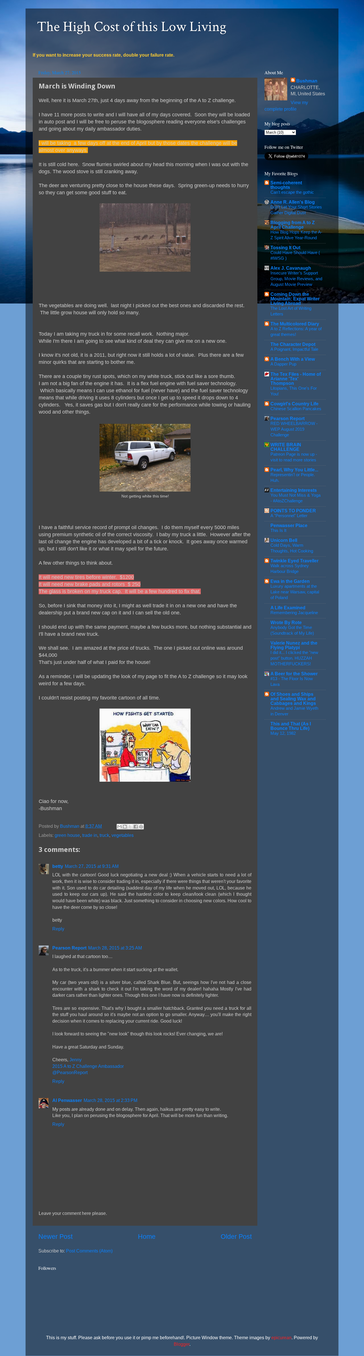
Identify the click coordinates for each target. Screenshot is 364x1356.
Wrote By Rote (286, 622)
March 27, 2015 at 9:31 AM (92, 866)
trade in (89, 835)
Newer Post (55, 1236)
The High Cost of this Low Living (131, 27)
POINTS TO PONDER (293, 510)
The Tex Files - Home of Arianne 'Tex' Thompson (295, 378)
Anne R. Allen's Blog (292, 202)
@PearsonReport (70, 1072)
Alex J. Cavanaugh (290, 268)
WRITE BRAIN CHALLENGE (285, 447)
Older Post (236, 1236)
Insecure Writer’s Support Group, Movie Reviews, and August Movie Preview (296, 279)
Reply (58, 928)
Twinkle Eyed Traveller (294, 560)
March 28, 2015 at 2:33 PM (110, 1100)
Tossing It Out (285, 247)
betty (57, 866)
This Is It (278, 530)
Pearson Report (69, 947)
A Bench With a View (292, 359)
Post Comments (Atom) (89, 1250)
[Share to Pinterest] (141, 826)
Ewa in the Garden (290, 581)
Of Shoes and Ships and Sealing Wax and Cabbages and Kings (293, 699)
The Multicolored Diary (294, 323)
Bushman (306, 80)
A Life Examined (287, 607)
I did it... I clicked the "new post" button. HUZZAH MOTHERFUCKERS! (294, 658)
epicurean (281, 1337)
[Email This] (119, 826)
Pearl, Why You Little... (294, 469)
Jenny (75, 1059)
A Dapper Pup (283, 364)
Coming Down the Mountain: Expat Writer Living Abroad (295, 299)
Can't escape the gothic (292, 192)
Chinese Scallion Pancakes (295, 408)
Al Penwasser (67, 1100)
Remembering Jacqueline (294, 612)
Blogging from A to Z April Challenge (292, 225)
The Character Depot (292, 344)
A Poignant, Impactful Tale (294, 349)
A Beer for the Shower (294, 673)
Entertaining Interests (293, 490)
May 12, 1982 (283, 733)
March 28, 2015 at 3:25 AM (115, 947)
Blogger (181, 1344)
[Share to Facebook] (135, 826)
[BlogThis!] (125, 826)
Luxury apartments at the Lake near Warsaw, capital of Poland (294, 592)
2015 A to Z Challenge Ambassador (88, 1066)
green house (67, 835)
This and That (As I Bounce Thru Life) (290, 726)
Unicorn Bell (283, 540)
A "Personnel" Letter (288, 515)
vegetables (122, 835)
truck (104, 835)
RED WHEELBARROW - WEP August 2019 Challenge (294, 429)
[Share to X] (130, 826)
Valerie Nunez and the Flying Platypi (293, 645)
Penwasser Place (288, 525)
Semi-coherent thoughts (286, 185)
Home (147, 1236)
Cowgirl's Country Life (294, 403)
